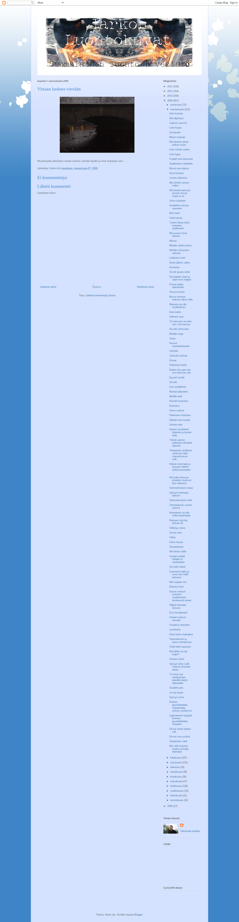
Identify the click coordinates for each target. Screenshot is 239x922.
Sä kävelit (174, 132)
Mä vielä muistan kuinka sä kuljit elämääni (178, 748)
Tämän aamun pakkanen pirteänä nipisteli (180, 443)
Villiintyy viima (177, 528)
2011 (170, 91)
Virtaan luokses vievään (177, 619)
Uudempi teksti (48, 286)
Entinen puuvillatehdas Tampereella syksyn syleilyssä (180, 706)
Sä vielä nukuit (177, 566)
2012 (170, 86)
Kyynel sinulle (176, 377)
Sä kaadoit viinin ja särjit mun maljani (180, 278)
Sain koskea (176, 113)
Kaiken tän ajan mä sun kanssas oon (180, 371)
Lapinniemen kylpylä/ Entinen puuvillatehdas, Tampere (180, 720)
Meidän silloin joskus (180, 245)
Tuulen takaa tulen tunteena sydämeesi (179, 225)
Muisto (173, 240)
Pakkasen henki (178, 365)
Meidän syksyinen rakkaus (179, 252)
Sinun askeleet (177, 200)
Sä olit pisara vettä (179, 272)
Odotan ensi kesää (179, 420)
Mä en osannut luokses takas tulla (181, 298)
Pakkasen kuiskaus (180, 415)
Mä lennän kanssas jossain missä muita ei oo (179, 193)
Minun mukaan (177, 137)
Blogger (138, 914)
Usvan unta (175, 532)
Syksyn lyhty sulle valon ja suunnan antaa (179, 666)
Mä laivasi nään (177, 551)
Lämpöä (173, 350)
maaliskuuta (177, 790)
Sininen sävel (176, 659)
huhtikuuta (176, 786)
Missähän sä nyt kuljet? (178, 653)
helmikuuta (176, 795)
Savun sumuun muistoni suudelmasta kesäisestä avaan (180, 596)
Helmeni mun (176, 316)
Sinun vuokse (176, 410)
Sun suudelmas (177, 386)
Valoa (172, 537)
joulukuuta (176, 104)
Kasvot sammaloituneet (179, 345)
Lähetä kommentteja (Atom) (101, 295)
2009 (170, 100)
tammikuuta (177, 800)
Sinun (172, 338)
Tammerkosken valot (180, 500)
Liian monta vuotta (179, 149)
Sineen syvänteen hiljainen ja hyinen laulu (180, 432)
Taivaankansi (176, 546)
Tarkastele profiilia (190, 831)
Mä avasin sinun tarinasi (178, 235)
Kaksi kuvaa (176, 542)
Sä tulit (173, 382)
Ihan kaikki (175, 312)
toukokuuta (176, 781)
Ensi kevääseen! (178, 612)
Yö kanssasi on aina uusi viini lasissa (180, 323)
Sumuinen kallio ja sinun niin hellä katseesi (179, 574)
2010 (170, 95)
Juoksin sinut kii (178, 123)
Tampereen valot (178, 741)
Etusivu (97, 286)
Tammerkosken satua (181, 487)
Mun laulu (174, 213)
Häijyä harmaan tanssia (177, 606)
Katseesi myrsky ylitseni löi (178, 522)
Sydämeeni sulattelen (181, 163)
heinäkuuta (176, 771)
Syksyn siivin (176, 697)
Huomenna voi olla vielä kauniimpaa (179, 514)
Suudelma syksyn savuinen (179, 207)
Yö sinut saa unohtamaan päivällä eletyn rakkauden (178, 678)
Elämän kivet (176, 586)
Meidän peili (175, 396)
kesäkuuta (176, 776)
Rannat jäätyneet (178, 391)
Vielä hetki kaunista (180, 646)
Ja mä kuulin (176, 692)
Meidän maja (176, 333)
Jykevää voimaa (178, 355)
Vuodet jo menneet (179, 624)
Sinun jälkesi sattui (179, 262)
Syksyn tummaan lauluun (178, 494)
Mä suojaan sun (178, 582)
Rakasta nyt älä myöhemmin (177, 306)
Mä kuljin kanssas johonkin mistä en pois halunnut (180, 480)
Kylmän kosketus (178, 401)
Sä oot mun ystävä (179, 736)
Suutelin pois (176, 687)
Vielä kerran (175, 217)
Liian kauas (175, 127)
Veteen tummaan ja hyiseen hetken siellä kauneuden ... (179, 468)
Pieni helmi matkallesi (181, 634)
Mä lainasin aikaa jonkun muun (178, 143)
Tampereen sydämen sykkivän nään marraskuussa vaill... (180, 455)
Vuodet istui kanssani (181, 159)
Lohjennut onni (177, 257)
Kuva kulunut (176, 173)
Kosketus (174, 267)
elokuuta (175, 767)
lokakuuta (175, 757)
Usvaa (172, 360)
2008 (170, 806)
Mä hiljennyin (176, 118)
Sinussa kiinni (176, 291)
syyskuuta (176, 762)
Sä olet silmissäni (179, 329)
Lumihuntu (175, 629)
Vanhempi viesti (145, 286)
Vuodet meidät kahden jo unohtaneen (177, 559)
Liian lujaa (174, 154)
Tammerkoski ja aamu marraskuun (180, 640)
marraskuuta (177, 109)
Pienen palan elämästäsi (176, 286)
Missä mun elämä (179, 168)
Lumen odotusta (178, 177)
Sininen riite (175, 424)
